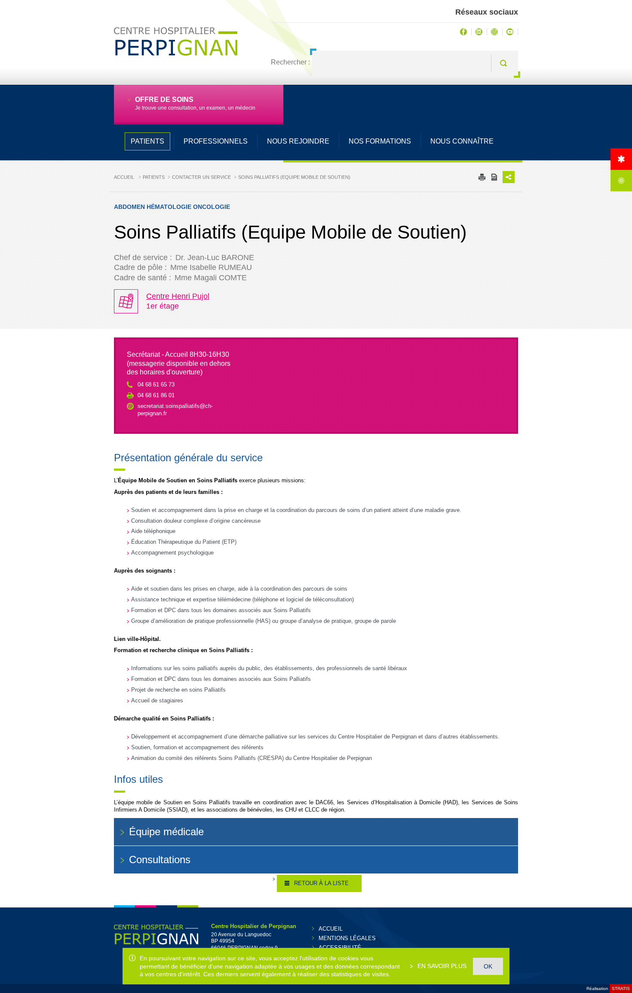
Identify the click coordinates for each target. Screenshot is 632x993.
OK (488, 966)
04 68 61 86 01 (156, 395)
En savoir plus (441, 965)
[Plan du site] (621, 180)
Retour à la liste (321, 883)
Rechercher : (290, 62)
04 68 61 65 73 (156, 384)
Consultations (159, 859)
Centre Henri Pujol (177, 296)
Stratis (621, 988)
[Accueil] (621, 159)
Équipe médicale (166, 831)
